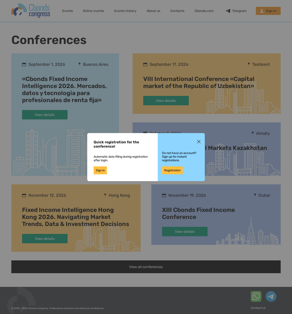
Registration (172, 170)
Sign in (100, 170)
